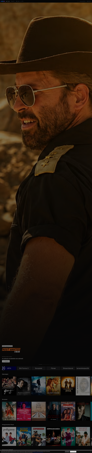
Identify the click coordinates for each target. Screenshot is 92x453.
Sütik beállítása (67, 451)
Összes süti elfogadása (73, 451)
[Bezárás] (91, 451)
